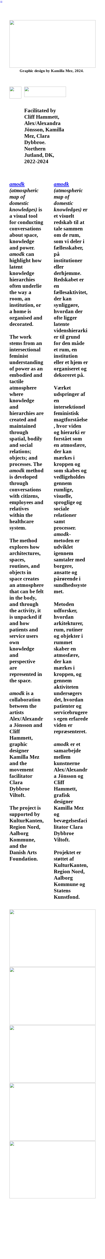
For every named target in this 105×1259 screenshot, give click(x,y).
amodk (17, 184)
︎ (1, 2)
